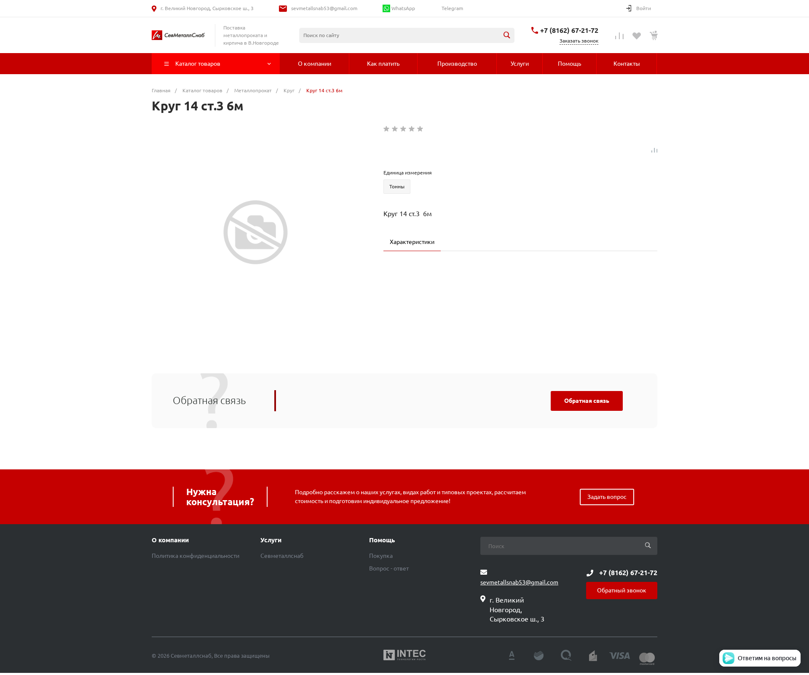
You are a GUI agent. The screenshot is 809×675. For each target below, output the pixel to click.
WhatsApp (402, 8)
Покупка (381, 555)
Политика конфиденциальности (195, 555)
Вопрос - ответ (389, 568)
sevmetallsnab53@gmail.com (324, 8)
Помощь (382, 540)
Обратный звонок (621, 590)
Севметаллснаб (281, 555)
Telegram (451, 8)
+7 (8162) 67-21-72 (569, 30)
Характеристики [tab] (412, 241)
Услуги (270, 540)
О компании (170, 540)
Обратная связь (586, 400)
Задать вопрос (607, 496)
